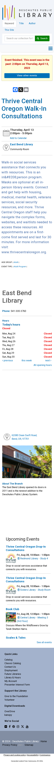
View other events (27, 75)
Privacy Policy (9, 745)
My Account (10, 681)
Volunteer (9, 699)
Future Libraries (12, 674)
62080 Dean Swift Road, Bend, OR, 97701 (24, 437)
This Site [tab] (9, 29)
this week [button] (27, 360)
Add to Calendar (18, 138)
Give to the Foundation (16, 696)
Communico (45, 755)
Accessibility (32, 755)
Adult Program (20, 266)
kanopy (8, 715)
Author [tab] (32, 23)
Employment (11, 670)
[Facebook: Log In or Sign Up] (9, 726)
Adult (16, 262)
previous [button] (8, 360)
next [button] (47, 360)
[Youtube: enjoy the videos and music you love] (27, 726)
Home (43, 741)
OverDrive (9, 711)
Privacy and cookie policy (15, 755)
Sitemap (29, 745)
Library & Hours (12, 677)
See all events (44, 642)
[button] (50, 48)
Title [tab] (21, 23)
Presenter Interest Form (17, 684)
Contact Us (10, 666)
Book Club (12, 609)
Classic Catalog (12, 663)
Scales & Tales (16, 637)
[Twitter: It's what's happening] (22, 726)
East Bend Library (21, 144)
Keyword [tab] (9, 23)
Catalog (8, 659)
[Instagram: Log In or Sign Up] (18, 726)
